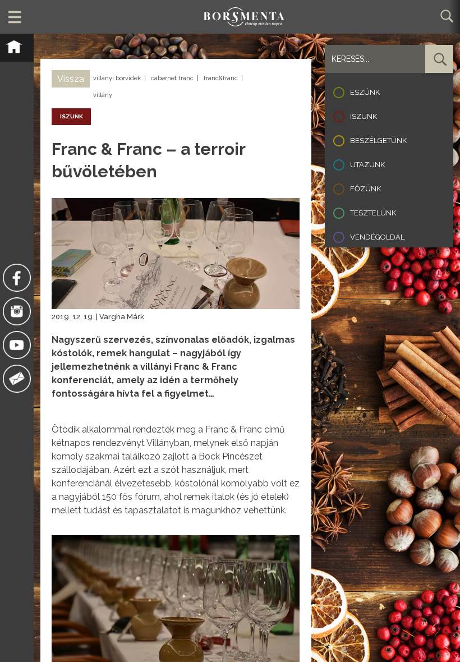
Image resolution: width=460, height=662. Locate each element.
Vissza (70, 78)
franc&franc (221, 78)
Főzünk (365, 189)
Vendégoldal (377, 237)
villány (102, 95)
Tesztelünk (373, 213)
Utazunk (367, 164)
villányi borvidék (117, 78)
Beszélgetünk (378, 140)
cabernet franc (172, 78)
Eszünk (365, 92)
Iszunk (363, 116)
